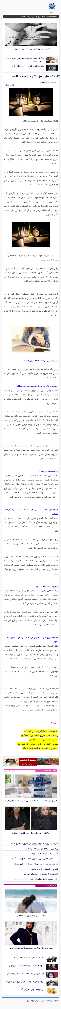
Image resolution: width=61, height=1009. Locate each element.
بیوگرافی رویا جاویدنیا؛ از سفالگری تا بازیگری (31, 833)
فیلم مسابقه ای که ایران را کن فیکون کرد (28, 66)
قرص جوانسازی (33, 1000)
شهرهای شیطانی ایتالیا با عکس (44, 869)
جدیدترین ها (40, 16)
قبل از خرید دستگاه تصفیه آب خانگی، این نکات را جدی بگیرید (31, 801)
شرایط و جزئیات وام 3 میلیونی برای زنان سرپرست (24, 981)
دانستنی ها (44, 82)
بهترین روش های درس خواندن (43, 740)
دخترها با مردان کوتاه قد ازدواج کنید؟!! (29, 957)
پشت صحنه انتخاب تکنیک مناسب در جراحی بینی (36, 879)
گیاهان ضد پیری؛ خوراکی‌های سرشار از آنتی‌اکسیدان (35, 864)
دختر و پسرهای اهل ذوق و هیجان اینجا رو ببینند (30, 49)
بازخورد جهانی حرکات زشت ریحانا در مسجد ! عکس (31, 948)
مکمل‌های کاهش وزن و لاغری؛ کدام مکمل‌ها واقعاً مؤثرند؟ (33, 859)
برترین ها (30, 16)
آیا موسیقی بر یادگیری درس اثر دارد (41, 731)
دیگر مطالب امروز (9, 771)
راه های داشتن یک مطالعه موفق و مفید (40, 748)
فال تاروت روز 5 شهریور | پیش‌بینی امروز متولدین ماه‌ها (34, 843)
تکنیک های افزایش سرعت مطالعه (35, 76)
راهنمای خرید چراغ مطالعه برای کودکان (39, 735)
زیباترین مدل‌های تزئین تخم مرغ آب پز (41, 848)
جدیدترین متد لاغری (50, 1000)
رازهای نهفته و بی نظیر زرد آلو (32, 989)
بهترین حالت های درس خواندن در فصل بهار (37, 744)
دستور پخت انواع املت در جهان (44, 853)
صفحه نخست (52, 16)
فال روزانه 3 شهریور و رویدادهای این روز (41, 874)
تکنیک (55, 121)
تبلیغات (22, 16)
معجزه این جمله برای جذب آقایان (30, 916)
